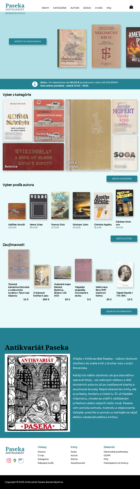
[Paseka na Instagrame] (8, 461)
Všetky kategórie (122, 179)
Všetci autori (124, 238)
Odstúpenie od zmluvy (116, 463)
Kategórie (59, 8)
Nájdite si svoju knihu (27, 41)
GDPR (107, 455)
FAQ (109, 8)
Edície (87, 8)
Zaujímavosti (78, 463)
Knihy (45, 8)
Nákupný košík (46, 463)
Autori (74, 8)
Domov (42, 451)
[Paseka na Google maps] (14, 461)
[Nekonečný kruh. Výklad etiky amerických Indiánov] (107, 46)
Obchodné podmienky (116, 451)
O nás (99, 8)
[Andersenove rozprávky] (72, 48)
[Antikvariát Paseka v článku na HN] (21, 461)
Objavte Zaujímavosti (119, 311)
